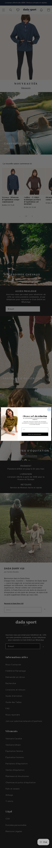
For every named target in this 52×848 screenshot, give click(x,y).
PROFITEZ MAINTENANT (34, 434)
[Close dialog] (49, 409)
